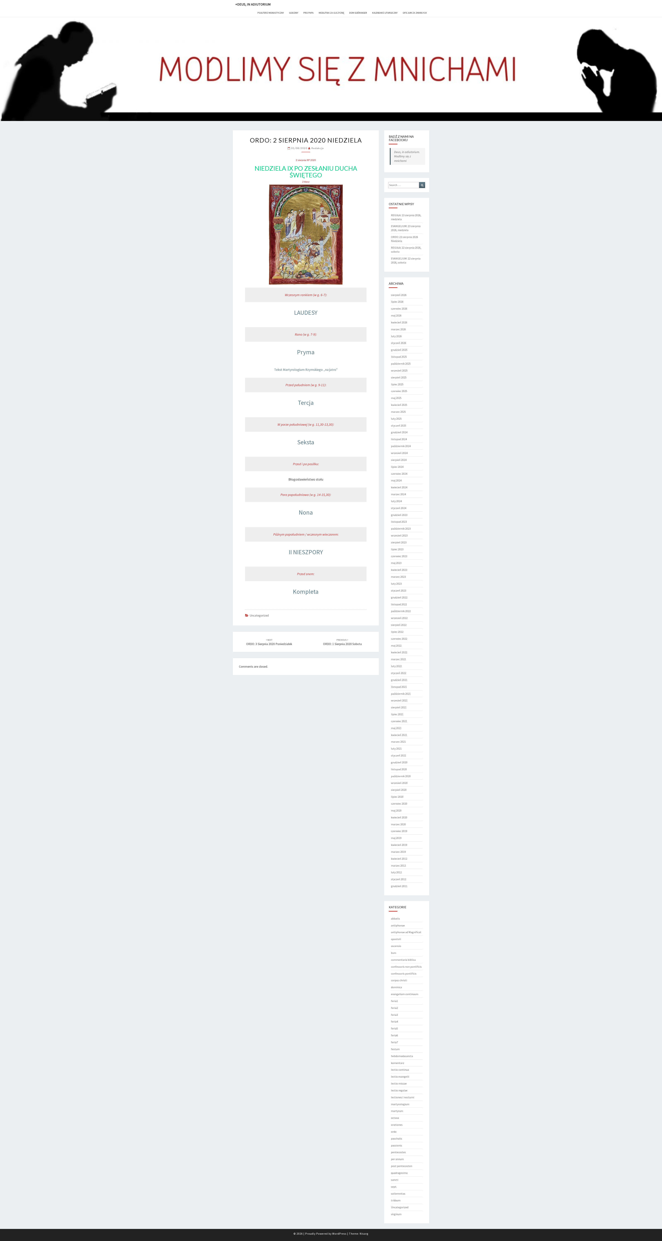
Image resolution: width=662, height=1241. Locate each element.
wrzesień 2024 (399, 453)
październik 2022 (401, 611)
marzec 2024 (398, 494)
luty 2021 (396, 748)
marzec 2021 (398, 741)
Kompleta (306, 591)
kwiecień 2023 (399, 569)
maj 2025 (396, 398)
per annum (397, 1159)
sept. (394, 1186)
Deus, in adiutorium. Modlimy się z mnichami (407, 156)
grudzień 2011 (399, 886)
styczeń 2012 (398, 879)
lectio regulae (399, 1090)
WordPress (339, 1233)
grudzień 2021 (399, 680)
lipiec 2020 (397, 796)
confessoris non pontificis (406, 966)
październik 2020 (401, 776)
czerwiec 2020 (399, 803)
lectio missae (399, 1083)
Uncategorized (259, 615)
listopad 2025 (399, 356)
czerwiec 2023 (399, 556)
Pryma (306, 352)
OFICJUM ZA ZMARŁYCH (415, 12)
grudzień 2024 (399, 432)
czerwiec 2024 (399, 473)
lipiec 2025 (397, 384)
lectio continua (400, 1069)
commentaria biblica (403, 959)
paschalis (396, 1138)
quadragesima (399, 1173)
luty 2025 (396, 418)
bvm (393, 953)
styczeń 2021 (398, 755)
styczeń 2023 (398, 590)
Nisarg (364, 1233)
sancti (394, 1179)
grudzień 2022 (399, 597)
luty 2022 (396, 666)
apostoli (396, 939)
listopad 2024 (399, 439)
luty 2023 (396, 583)
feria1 (394, 1001)
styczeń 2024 (398, 508)
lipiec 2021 (397, 714)
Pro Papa (308, 12)
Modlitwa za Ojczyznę (331, 12)
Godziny (293, 12)
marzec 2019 (398, 851)
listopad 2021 (399, 686)
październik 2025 (401, 363)
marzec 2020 (398, 824)
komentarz (397, 1063)
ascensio (396, 946)
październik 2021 (401, 693)
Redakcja (317, 148)
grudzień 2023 (399, 515)
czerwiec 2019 (399, 831)
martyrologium (400, 1104)
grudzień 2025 (399, 349)
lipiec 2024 (397, 466)
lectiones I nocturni (402, 1097)
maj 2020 (396, 810)
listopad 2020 (399, 769)
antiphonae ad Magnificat (406, 932)
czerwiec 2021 (399, 721)
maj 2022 (396, 645)
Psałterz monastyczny (271, 12)
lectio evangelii (400, 1076)
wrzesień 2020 (399, 783)
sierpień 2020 (399, 789)
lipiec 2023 (397, 549)
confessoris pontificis (404, 973)
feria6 (394, 1035)
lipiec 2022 (397, 631)
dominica (396, 987)
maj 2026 (396, 315)
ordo (394, 1131)
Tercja (306, 403)
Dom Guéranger (358, 12)
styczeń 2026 (398, 343)
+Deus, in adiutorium (253, 4)
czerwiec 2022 (399, 638)
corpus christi (399, 980)
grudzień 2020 (399, 762)
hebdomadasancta (402, 1056)
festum (395, 1049)
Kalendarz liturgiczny (385, 12)
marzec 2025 (398, 411)
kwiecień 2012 (399, 858)
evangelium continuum (404, 994)
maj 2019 (396, 838)
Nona (306, 512)
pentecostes (398, 1152)
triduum (395, 1200)
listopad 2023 (399, 521)
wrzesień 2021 (399, 700)
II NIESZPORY (306, 552)
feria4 (394, 1021)
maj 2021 (396, 728)
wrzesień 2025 (399, 370)
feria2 (394, 1008)
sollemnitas (398, 1193)
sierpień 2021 (399, 707)
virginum (396, 1214)
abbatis (395, 918)
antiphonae (398, 925)
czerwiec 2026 (399, 308)
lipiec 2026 (397, 301)
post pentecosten (401, 1166)
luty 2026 (396, 336)
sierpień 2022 (399, 625)
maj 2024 (396, 480)
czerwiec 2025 (399, 391)
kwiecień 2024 (399, 487)
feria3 (394, 1015)
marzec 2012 (398, 865)
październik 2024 (401, 446)
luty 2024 (396, 501)
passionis (396, 1145)
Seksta (305, 442)
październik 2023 (401, 528)
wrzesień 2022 (399, 618)
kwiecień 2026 (399, 322)
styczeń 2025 (398, 425)
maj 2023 (396, 563)
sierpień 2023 (399, 542)
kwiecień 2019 (399, 845)
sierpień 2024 (399, 460)
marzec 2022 (398, 659)
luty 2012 (396, 872)
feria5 (394, 1028)
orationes (397, 1124)
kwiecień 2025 (399, 405)
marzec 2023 (398, 576)
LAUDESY (305, 312)
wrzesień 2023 (399, 535)
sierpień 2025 (399, 377)
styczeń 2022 (398, 673)
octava (395, 1118)
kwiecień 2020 (399, 817)
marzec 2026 (398, 329)
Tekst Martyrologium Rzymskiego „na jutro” (306, 369)
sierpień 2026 (399, 295)
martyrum (397, 1111)
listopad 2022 (399, 604)
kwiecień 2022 (399, 652)
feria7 (394, 1042)
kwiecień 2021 (399, 735)
